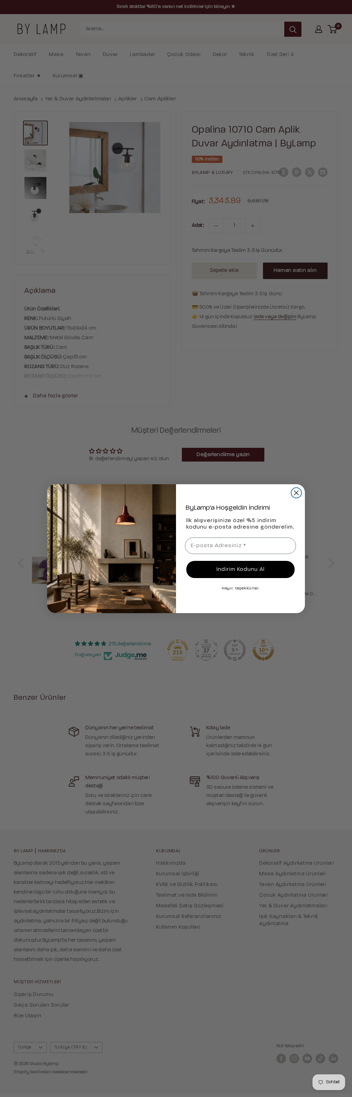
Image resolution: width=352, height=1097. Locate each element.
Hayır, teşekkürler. (241, 588)
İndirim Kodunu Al (241, 569)
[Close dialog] (296, 493)
